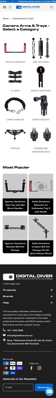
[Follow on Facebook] (31, 368)
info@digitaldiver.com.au (20, 335)
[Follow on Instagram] (39, 368)
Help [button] (6, 302)
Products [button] (9, 290)
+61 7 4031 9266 (15, 330)
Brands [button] (8, 296)
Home (6, 18)
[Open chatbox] (49, 392)
